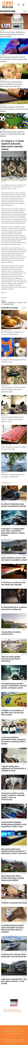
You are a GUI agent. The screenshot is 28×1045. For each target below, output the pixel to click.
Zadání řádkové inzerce (9, 1031)
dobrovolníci (12, 302)
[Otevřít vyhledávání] (18, 5)
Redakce (9, 1033)
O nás (7, 1028)
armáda (4, 302)
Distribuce (18, 1028)
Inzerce (12, 1028)
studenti (19, 302)
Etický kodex (16, 1033)
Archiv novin (20, 1031)
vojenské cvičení (9, 304)
